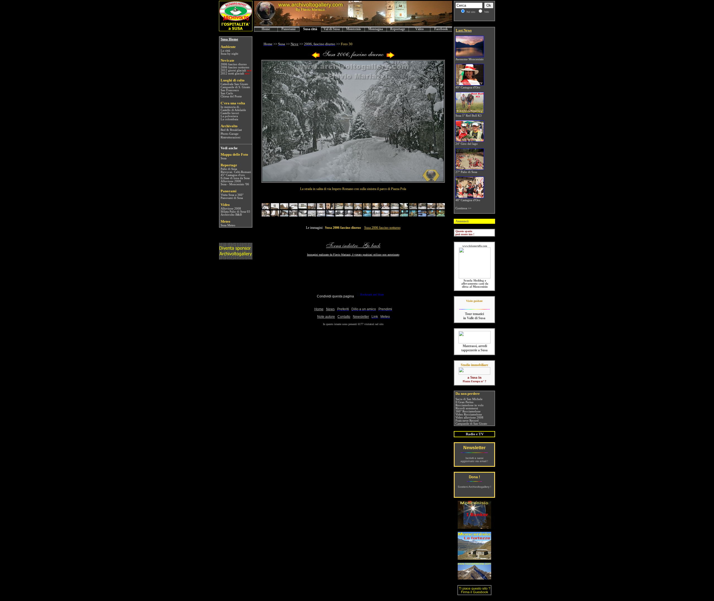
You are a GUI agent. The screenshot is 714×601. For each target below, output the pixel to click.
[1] (266, 208)
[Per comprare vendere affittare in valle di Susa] (474, 374)
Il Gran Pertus (464, 402)
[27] (321, 215)
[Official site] (474, 305)
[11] (358, 208)
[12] (367, 208)
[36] (404, 215)
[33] (376, 215)
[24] (293, 215)
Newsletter (474, 447)
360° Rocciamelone (468, 411)
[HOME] (353, 25)
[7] (321, 208)
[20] (440, 208)
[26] (312, 215)
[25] (302, 215)
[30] (348, 215)
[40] (440, 215)
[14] (385, 208)
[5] (302, 208)
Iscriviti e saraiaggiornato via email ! (474, 459)
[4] (293, 208)
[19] (431, 208)
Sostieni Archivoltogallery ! (474, 486)
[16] (404, 208)
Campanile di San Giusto (471, 423)
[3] (284, 208)
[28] (330, 215)
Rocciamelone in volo (469, 405)
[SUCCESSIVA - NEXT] (390, 57)
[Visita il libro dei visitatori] (474, 592)
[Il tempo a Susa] (220, 225)
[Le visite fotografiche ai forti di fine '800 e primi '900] (474, 558)
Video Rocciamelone (468, 414)
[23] (284, 215)
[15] (394, 208)
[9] (339, 208)
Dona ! (474, 477)
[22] (275, 215)
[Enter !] (235, 258)
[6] (312, 208)
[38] (422, 215)
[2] (275, 208)
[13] (376, 208)
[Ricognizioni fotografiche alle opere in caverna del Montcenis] (474, 527)
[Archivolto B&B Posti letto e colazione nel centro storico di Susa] (235, 29)
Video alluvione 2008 (469, 417)
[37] (413, 215)
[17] (413, 208)
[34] (385, 215)
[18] (422, 208)
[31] (358, 215)
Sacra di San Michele (469, 399)
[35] (394, 215)
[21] (266, 215)
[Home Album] (353, 57)
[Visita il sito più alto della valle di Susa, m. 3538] (474, 578)
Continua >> (463, 208)
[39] (431, 215)
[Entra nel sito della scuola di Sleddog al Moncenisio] (475, 277)
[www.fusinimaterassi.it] (475, 342)
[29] (339, 215)
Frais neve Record (467, 420)
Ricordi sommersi (466, 408)
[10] (348, 208)
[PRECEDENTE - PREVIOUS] (315, 57)
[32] (367, 215)
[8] (330, 208)
